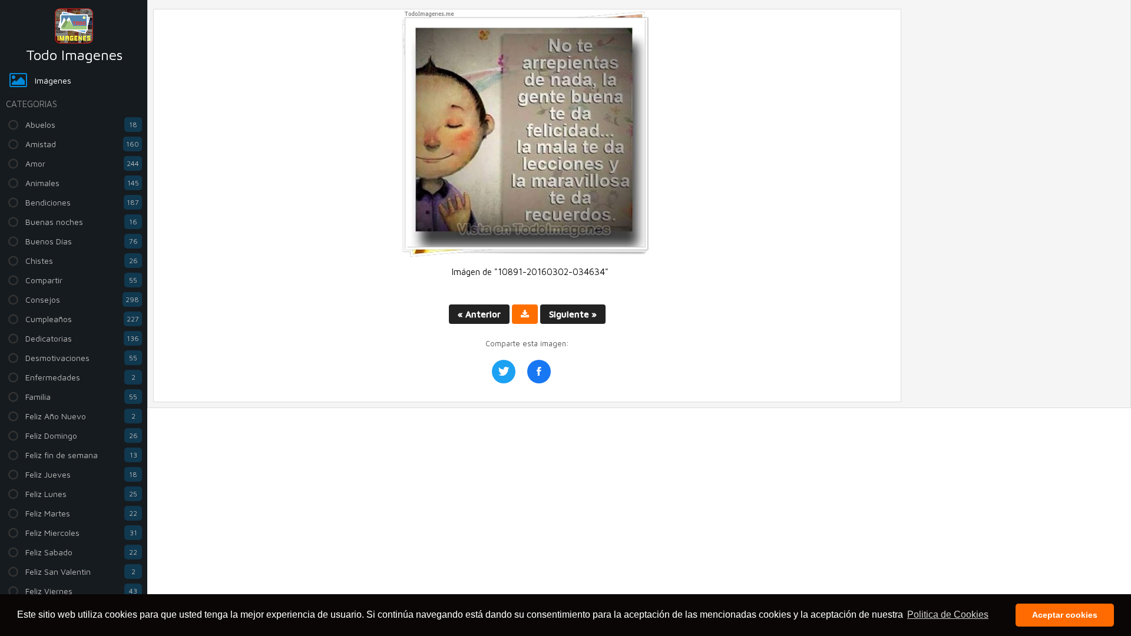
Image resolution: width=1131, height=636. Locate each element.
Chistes (81, 261)
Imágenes (53, 80)
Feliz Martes (81, 513)
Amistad (82, 144)
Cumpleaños (82, 319)
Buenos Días (81, 241)
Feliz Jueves (81, 474)
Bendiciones (82, 202)
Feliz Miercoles (81, 533)
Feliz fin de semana (81, 455)
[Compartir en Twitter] (503, 371)
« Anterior (479, 314)
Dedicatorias (82, 338)
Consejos (82, 299)
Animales (82, 183)
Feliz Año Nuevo (80, 416)
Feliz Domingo (81, 435)
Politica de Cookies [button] (947, 615)
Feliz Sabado (81, 552)
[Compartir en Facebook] (539, 371)
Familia (81, 397)
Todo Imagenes (74, 55)
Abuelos (81, 125)
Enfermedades (80, 377)
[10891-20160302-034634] (527, 255)
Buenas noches (81, 222)
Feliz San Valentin (80, 572)
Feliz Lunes (81, 494)
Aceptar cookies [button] (1064, 615)
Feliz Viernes (81, 591)
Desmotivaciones (81, 358)
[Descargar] (525, 314)
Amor (82, 163)
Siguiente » (573, 314)
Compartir (81, 280)
